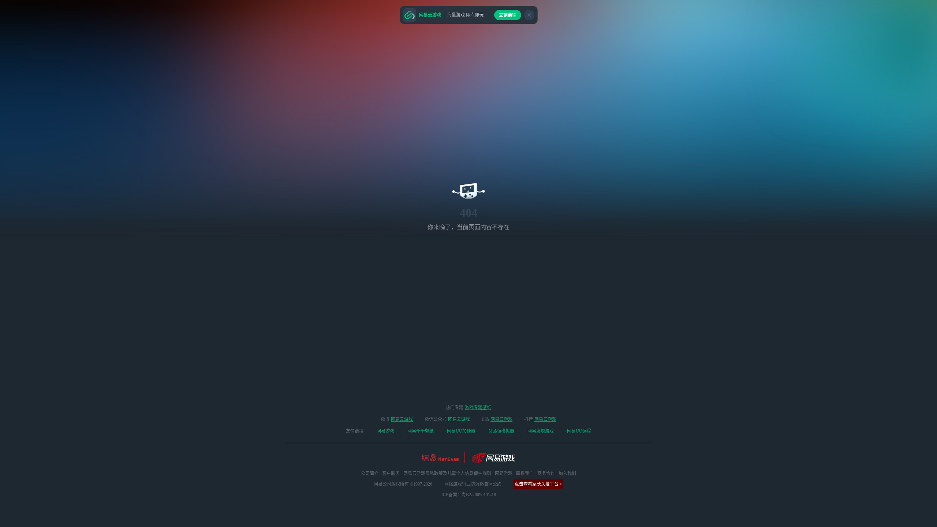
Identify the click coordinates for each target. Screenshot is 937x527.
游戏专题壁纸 (478, 407)
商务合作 (546, 473)
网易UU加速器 (461, 431)
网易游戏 (385, 431)
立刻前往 (507, 15)
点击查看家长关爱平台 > (538, 484)
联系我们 (525, 473)
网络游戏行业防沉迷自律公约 (472, 484)
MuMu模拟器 (501, 431)
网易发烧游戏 (540, 431)
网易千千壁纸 (420, 431)
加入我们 (567, 473)
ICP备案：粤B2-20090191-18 (468, 494)
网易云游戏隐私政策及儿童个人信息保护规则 (447, 473)
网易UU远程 (579, 431)
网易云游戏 (402, 419)
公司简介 (369, 473)
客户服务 (391, 473)
